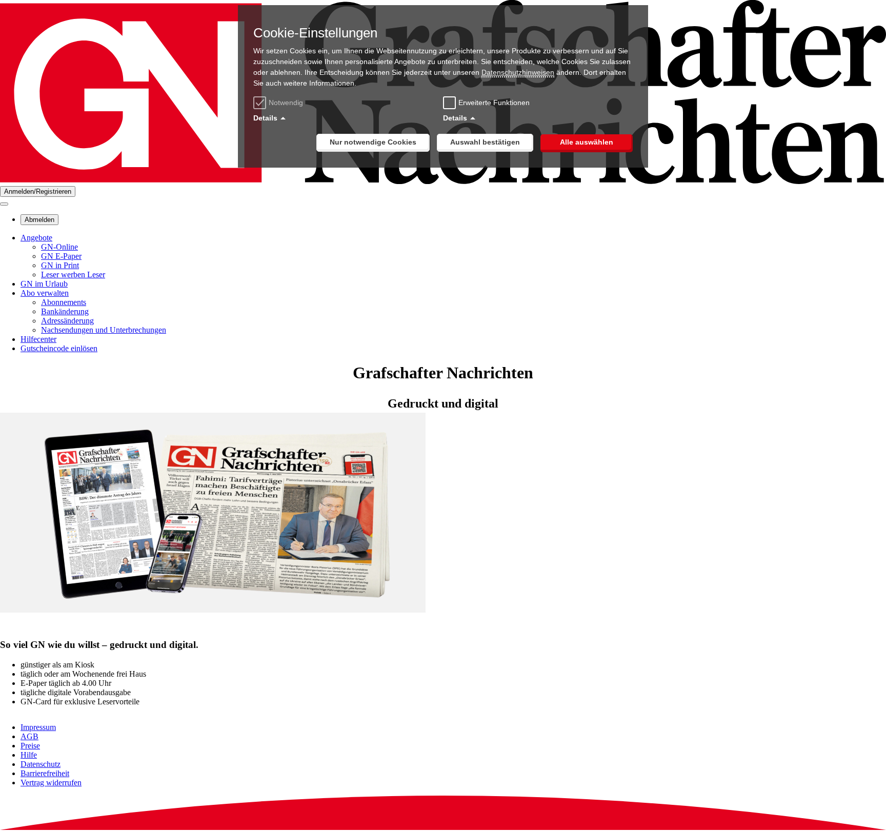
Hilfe (29, 754)
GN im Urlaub (44, 283)
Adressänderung (67, 320)
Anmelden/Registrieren (37, 191)
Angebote (36, 237)
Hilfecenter (38, 339)
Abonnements (63, 302)
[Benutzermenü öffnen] (4, 204)
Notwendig (286, 102)
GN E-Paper (61, 256)
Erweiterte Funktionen (494, 102)
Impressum (38, 727)
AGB (29, 736)
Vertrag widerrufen (51, 782)
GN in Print (60, 265)
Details (265, 118)
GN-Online (59, 246)
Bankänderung (65, 311)
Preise (30, 745)
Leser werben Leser (73, 274)
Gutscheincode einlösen (59, 348)
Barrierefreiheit (45, 773)
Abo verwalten (45, 293)
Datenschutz (41, 764)
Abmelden (39, 220)
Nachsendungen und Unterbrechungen (103, 330)
